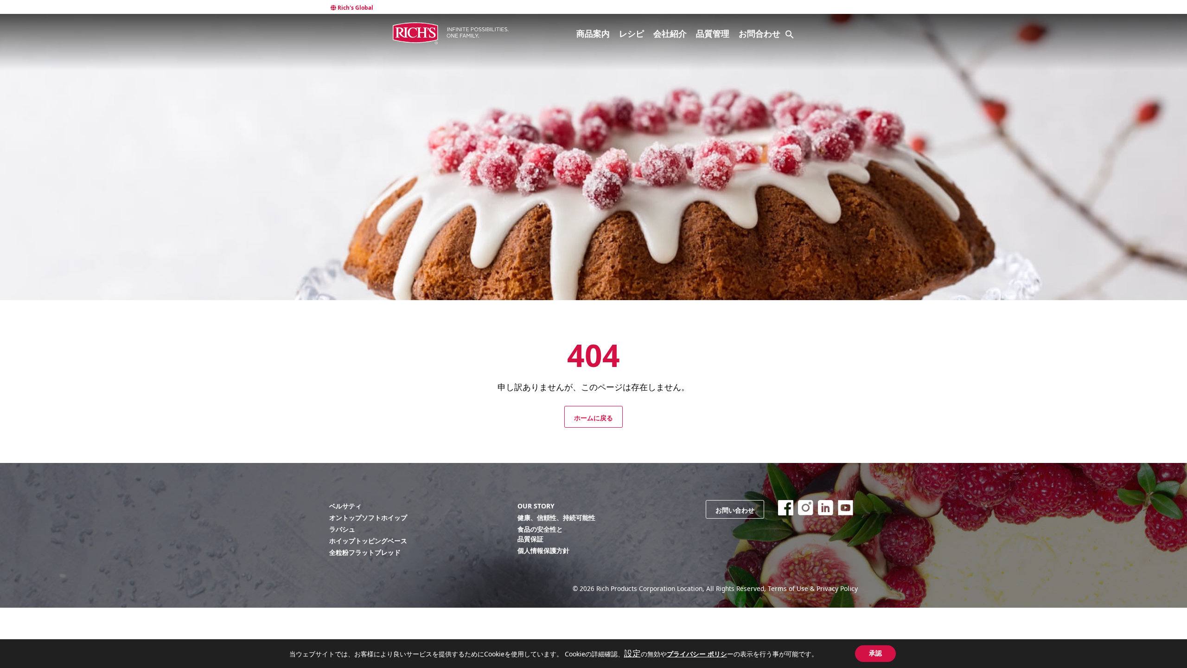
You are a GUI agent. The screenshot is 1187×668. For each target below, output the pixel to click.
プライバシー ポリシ (697, 653)
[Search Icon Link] (789, 34)
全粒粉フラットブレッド (365, 552)
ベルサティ (345, 505)
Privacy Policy (837, 588)
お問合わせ (759, 33)
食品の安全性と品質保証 (540, 534)
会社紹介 (670, 33)
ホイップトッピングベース (368, 540)
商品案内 (593, 33)
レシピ (631, 33)
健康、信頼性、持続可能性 (556, 517)
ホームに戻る (593, 418)
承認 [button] (875, 653)
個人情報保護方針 (543, 550)
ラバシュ (342, 529)
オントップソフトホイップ (368, 517)
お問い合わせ (734, 510)
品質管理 (712, 33)
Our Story (536, 505)
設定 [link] (632, 653)
